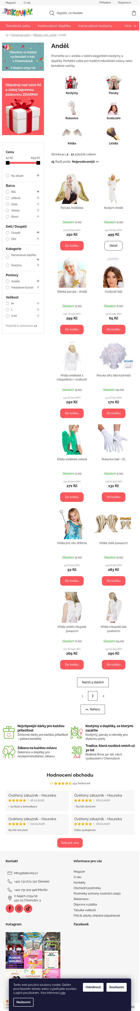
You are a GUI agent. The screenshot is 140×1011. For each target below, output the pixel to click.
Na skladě (25, 175)
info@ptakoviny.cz (26, 873)
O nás (27, 2)
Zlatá (24, 204)
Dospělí (25, 232)
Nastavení (23, 1002)
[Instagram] (19, 908)
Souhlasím (116, 987)
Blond (24, 216)
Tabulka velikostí (85, 910)
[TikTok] (28, 908)
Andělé (25, 281)
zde (62, 993)
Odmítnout (93, 987)
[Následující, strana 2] (93, 696)
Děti (24, 239)
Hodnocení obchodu (70, 775)
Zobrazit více (70, 843)
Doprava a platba (85, 904)
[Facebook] (10, 908)
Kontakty (79, 882)
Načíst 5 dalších (93, 682)
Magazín (11, 2)
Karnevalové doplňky (25, 257)
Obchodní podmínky (87, 888)
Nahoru (95, 709)
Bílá (25, 191)
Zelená (24, 210)
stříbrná (24, 198)
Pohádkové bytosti (24, 287)
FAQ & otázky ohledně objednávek (97, 915)
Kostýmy (24, 265)
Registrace (124, 2)
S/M (24, 316)
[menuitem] (18, 26)
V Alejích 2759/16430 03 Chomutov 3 (27, 898)
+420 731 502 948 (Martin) (30, 890)
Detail (114, 245)
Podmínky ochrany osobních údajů (97, 893)
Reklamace (81, 899)
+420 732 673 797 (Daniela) (31, 881)
